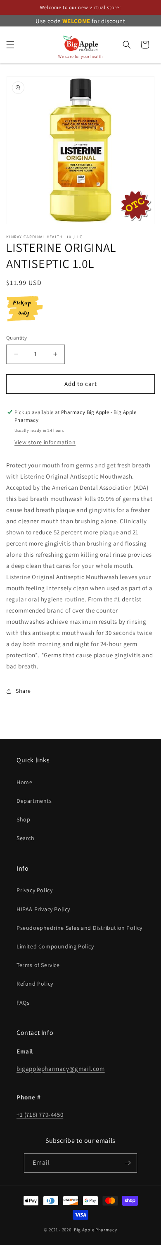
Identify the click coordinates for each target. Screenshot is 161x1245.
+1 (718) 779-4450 (40, 1114)
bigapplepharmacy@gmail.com (61, 1069)
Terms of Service (38, 965)
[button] (10, 45)
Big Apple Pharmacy (95, 1230)
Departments (34, 800)
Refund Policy (35, 983)
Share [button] (23, 690)
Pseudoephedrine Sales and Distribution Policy (79, 927)
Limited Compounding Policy (55, 946)
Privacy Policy (34, 890)
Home (24, 782)
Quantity (16, 337)
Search (26, 838)
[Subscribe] (127, 1163)
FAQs (23, 1002)
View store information (45, 442)
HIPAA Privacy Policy (43, 909)
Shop (23, 819)
